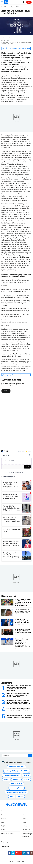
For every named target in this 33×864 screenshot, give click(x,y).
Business (3, 818)
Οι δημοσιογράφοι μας (8, 833)
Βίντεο (3, 829)
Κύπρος (20, 796)
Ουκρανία (16, 779)
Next (2, 822)
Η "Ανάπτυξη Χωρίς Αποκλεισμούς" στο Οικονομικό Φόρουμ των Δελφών (12, 384)
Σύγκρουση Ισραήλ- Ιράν (16, 766)
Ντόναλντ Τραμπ (16, 783)
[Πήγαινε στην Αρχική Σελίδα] (6, 2)
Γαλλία (26, 779)
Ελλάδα (18, 6)
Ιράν (11, 796)
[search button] (30, 755)
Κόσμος (12, 6)
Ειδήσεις (6, 6)
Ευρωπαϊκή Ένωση (16, 788)
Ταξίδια (3, 826)
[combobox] (16, 755)
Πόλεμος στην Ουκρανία (11, 775)
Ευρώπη (3, 815)
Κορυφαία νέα (8, 596)
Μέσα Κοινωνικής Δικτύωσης (16, 792)
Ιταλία (6, 779)
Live (29, 2)
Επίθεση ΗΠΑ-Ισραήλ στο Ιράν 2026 (17, 771)
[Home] (1, 6)
